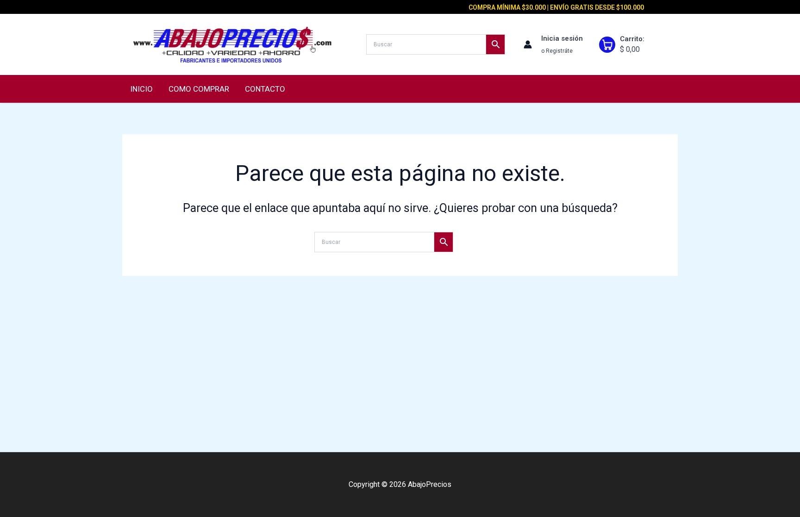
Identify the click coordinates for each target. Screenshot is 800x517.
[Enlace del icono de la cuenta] (528, 44)
